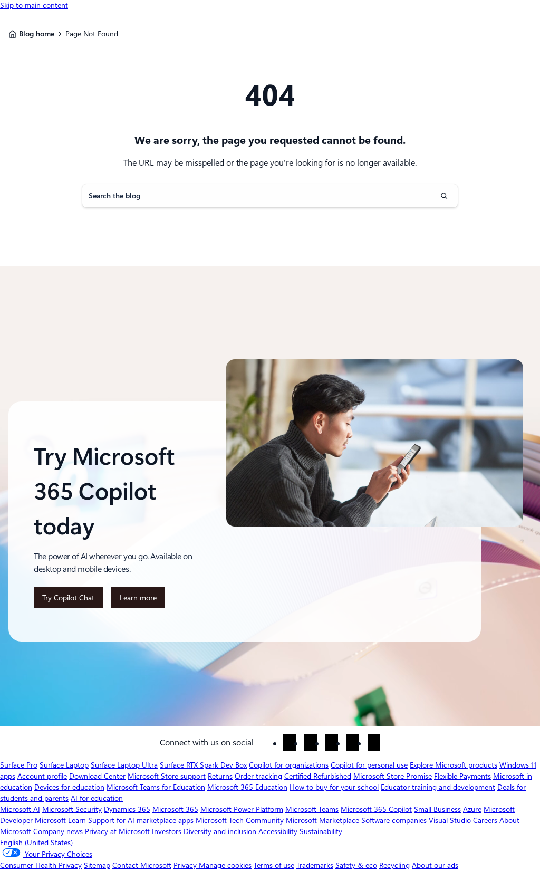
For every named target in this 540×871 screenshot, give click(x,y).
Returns (220, 776)
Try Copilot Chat (68, 598)
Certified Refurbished (317, 776)
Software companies (394, 820)
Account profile (42, 776)
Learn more (141, 600)
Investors (166, 831)
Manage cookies (225, 865)
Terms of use (274, 865)
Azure (472, 809)
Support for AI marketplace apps (141, 820)
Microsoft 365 (175, 809)
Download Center (97, 776)
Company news (58, 831)
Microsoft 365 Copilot (376, 809)
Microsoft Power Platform (241, 809)
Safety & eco (356, 865)
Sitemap (97, 865)
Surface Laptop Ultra (124, 765)
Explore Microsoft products (453, 765)
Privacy (186, 865)
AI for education (97, 798)
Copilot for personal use (369, 765)
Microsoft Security (72, 809)
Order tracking (258, 776)
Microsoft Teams (312, 809)
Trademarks (314, 865)
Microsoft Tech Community (240, 820)
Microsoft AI (20, 809)
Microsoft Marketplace (322, 820)
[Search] (444, 195)
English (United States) (36, 842)
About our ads (435, 865)
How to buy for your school (334, 787)
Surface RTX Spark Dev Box (203, 765)
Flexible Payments (462, 776)
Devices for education (69, 787)
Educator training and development (438, 787)
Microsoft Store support (167, 776)
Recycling (394, 865)
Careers (485, 820)
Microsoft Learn (60, 820)
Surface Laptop (64, 765)
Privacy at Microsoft (117, 831)
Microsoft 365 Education (247, 787)
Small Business (437, 809)
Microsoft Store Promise (392, 776)
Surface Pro (18, 765)
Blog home (36, 34)
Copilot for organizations (289, 765)
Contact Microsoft (141, 865)
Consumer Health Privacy (41, 865)
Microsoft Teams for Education (156, 787)
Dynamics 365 (127, 809)
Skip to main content (34, 5)
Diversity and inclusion (220, 831)
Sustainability (321, 831)
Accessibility (277, 831)
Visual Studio (450, 820)
